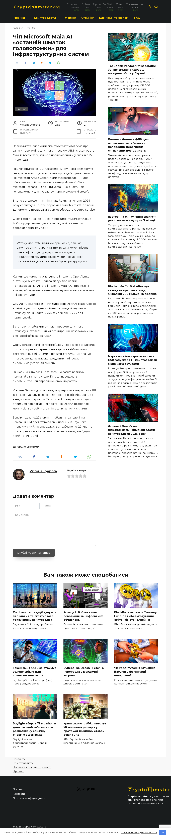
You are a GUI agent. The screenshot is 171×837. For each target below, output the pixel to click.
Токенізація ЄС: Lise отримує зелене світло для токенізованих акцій (34, 671)
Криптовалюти (45, 17)
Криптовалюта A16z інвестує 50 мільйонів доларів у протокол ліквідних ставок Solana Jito (84, 729)
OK (162, 832)
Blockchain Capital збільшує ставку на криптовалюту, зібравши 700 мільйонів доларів (132, 290)
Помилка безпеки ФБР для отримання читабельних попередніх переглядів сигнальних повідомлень (128, 145)
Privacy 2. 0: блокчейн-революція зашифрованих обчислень (83, 616)
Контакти (19, 759)
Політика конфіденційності (32, 767)
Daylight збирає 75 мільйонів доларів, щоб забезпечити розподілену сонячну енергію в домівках (34, 729)
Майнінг (70, 17)
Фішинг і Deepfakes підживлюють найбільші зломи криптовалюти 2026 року (131, 430)
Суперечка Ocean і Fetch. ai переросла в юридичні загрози (84, 671)
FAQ (137, 17)
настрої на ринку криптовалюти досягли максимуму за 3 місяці (132, 218)
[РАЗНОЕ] (133, 59)
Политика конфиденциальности (139, 832)
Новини (19, 17)
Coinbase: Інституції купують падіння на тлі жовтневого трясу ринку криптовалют (34, 616)
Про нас (18, 771)
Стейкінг (87, 17)
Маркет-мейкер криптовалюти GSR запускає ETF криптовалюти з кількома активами (132, 360)
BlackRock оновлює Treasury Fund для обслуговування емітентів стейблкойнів (135, 616)
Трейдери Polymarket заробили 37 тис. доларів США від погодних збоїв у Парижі (132, 69)
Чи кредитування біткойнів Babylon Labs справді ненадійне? (134, 671)
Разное (22, 109)
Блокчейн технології (114, 17)
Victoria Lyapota (43, 471)
